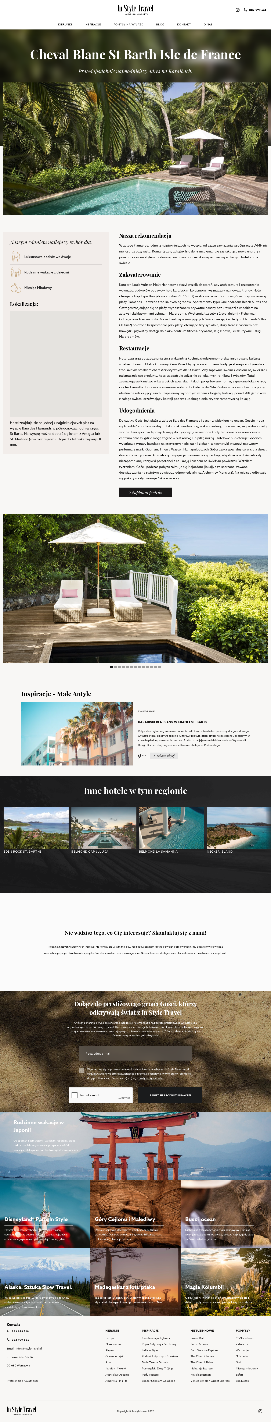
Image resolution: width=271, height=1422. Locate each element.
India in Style (150, 1350)
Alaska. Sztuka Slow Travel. (38, 1287)
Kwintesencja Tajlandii (156, 1338)
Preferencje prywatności (22, 1381)
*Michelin (242, 1356)
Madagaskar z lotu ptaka (125, 1287)
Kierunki (65, 24)
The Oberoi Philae (202, 1362)
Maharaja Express (202, 1368)
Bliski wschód (114, 1344)
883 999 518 (20, 1331)
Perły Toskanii (150, 1374)
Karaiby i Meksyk (115, 1368)
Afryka (109, 1350)
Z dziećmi (242, 1344)
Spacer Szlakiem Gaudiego (158, 1381)
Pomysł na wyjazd (129, 24)
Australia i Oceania (117, 1374)
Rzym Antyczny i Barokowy (159, 1344)
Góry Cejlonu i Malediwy (125, 1219)
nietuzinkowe (202, 1331)
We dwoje (242, 1350)
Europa (110, 1338)
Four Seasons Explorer (205, 1350)
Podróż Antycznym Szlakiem (160, 1356)
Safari (239, 1374)
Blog (160, 24)
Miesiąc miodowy (247, 1368)
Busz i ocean (200, 1219)
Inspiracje (93, 24)
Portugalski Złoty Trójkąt (157, 1368)
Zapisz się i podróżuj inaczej (170, 1095)
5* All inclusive (245, 1338)
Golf (238, 1362)
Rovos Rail (197, 1338)
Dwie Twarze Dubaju (155, 1362)
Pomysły (243, 1331)
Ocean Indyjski (114, 1356)
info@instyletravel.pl (29, 1348)
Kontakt (184, 24)
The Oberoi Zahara (202, 1356)
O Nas (208, 24)
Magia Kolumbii (204, 1287)
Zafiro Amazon (200, 1344)
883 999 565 (20, 1340)
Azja (108, 1362)
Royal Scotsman (201, 1374)
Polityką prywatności (151, 1078)
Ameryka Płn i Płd (116, 1381)
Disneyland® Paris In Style (36, 1219)
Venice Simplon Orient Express (210, 1381)
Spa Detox (242, 1381)
